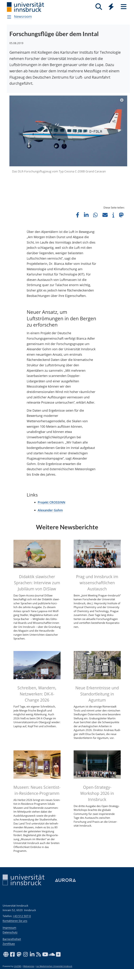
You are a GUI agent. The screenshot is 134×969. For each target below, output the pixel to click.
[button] (77, 196)
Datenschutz (10, 932)
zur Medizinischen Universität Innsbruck (54, 966)
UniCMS (17, 966)
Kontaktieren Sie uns (15, 920)
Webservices (28, 966)
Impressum (9, 927)
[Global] (111, 7)
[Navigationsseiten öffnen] (9, 16)
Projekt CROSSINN (51, 483)
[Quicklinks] (111, 7)
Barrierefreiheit (12, 939)
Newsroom (23, 16)
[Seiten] (123, 7)
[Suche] (98, 7)
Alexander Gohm (50, 491)
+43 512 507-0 (22, 916)
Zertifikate (9, 943)
